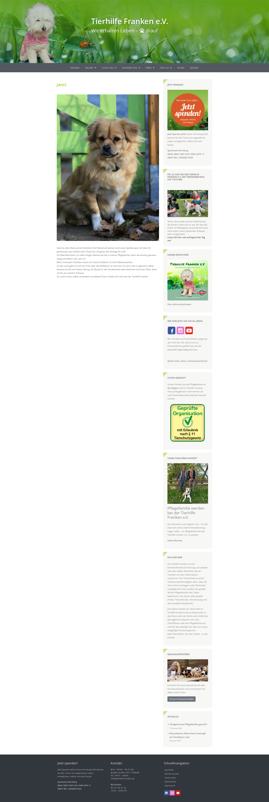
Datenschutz (170, 781)
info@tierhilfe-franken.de (122, 778)
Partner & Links (171, 773)
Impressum (169, 785)
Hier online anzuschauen (179, 304)
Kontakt (180, 67)
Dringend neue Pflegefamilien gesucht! (188, 724)
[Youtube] (177, 792)
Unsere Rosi (170, 777)
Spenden (194, 67)
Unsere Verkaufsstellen (181, 699)
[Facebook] (166, 792)
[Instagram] (172, 792)
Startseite (75, 67)
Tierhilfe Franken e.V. (129, 21)
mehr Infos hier (174, 540)
